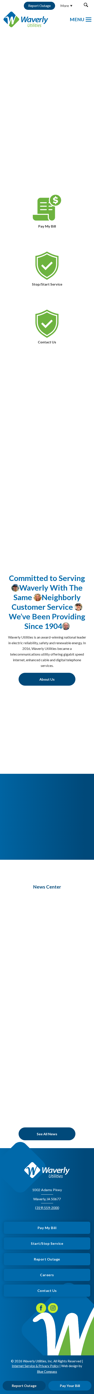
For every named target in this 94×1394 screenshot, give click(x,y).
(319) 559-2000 (47, 1208)
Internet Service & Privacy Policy (35, 1366)
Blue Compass (47, 1371)
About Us (47, 679)
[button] (86, 5)
